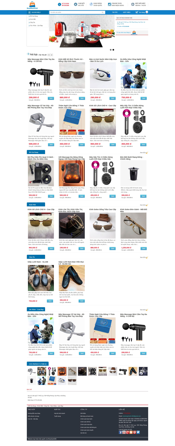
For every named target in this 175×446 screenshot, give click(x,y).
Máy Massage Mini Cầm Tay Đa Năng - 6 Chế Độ (41, 60)
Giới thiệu (83, 413)
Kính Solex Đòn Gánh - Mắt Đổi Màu (133, 210)
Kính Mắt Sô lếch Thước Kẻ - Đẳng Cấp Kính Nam (71, 60)
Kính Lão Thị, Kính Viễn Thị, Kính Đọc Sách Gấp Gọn (71, 210)
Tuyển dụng (57, 416)
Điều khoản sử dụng (33, 416)
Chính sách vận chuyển (86, 430)
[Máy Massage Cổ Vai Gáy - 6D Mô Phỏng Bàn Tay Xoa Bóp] (41, 122)
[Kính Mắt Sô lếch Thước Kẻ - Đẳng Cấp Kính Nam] (72, 75)
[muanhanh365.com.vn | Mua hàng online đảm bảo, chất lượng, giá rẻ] (41, 5)
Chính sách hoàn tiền (86, 424)
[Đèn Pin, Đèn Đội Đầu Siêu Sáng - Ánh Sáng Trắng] (143, 371)
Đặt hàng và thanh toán (86, 416)
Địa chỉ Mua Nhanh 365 (124, 18)
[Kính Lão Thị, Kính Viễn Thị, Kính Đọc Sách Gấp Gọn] (72, 226)
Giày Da (32, 257)
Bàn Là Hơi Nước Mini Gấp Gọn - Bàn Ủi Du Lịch (103, 60)
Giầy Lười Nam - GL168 (38, 262)
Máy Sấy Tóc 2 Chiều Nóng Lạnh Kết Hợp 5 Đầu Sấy (132, 107)
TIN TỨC (115, 12)
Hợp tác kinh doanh (59, 413)
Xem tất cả (143, 152)
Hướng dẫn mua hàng (34, 413)
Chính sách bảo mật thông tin (88, 427)
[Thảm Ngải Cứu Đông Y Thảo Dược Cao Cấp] (72, 122)
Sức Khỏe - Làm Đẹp (36, 309)
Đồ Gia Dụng (33, 152)
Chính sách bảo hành (86, 419)
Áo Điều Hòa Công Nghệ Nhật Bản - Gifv (133, 60)
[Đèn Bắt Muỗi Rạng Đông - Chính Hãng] (133, 173)
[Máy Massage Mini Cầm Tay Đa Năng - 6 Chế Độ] (41, 75)
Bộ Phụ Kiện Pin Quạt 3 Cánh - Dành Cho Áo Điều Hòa (41, 158)
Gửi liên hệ (83, 433)
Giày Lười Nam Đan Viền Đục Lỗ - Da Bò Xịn (71, 263)
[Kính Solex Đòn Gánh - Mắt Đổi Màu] (133, 226)
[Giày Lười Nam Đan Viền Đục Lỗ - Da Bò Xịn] (72, 278)
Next (118, 33)
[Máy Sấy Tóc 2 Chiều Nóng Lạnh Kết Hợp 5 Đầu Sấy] (133, 122)
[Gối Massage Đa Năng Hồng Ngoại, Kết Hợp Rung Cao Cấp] (72, 173)
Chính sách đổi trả (85, 422)
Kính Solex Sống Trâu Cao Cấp (102, 209)
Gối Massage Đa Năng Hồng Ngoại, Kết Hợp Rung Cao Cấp (72, 158)
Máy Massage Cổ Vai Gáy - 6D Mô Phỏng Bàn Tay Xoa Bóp (40, 107)
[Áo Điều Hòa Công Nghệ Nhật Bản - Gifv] (133, 75)
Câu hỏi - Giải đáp (33, 419)
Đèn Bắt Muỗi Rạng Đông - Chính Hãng (131, 158)
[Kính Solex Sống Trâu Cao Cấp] (103, 226)
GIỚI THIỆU (126, 12)
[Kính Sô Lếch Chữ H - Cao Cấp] (103, 122)
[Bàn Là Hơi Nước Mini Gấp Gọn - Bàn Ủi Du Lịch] (103, 75)
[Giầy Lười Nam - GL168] (41, 278)
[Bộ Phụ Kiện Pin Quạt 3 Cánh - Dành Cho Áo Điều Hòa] (41, 173)
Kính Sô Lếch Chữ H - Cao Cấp (102, 106)
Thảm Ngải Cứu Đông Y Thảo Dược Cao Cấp (71, 107)
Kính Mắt (32, 205)
